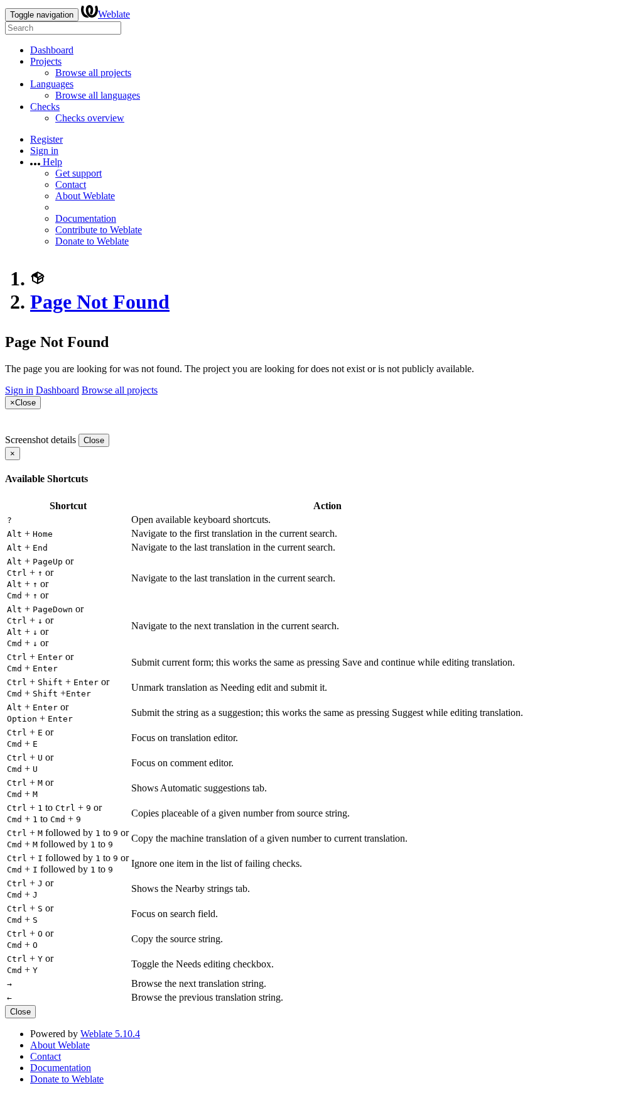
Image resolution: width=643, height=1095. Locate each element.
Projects (46, 61)
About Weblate (85, 195)
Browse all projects (93, 72)
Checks (45, 106)
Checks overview (89, 118)
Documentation (85, 218)
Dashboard (51, 50)
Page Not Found (100, 301)
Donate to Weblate (92, 241)
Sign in (44, 150)
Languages (51, 84)
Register (46, 139)
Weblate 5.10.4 (110, 1033)
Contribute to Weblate (98, 229)
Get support (78, 173)
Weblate (114, 14)
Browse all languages (97, 95)
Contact (70, 184)
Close (94, 440)
